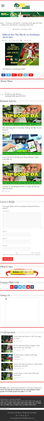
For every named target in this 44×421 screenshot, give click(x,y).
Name (4, 231)
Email (4, 238)
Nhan (5, 40)
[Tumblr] (32, 287)
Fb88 (22, 401)
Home (2, 23)
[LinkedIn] (24, 287)
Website (4, 245)
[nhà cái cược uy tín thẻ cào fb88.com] (22, 14)
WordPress (18, 413)
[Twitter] (20, 287)
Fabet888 (33, 413)
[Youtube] (28, 287)
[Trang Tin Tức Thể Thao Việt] (22, 6)
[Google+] (12, 287)
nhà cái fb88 (8, 403)
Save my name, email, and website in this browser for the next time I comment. (21, 253)
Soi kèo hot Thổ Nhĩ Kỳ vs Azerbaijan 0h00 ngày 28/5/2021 (24, 23)
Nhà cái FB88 (36, 403)
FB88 (2, 401)
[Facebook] (16, 287)
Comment (6, 211)
